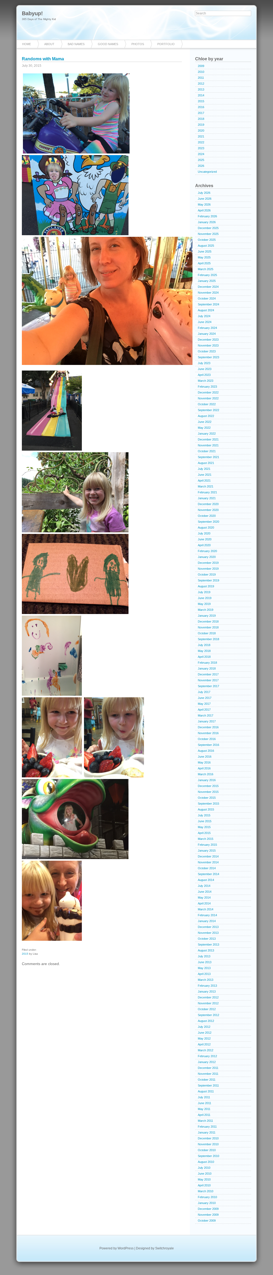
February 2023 (207, 386)
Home (26, 44)
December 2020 (208, 504)
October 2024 (207, 298)
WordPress (126, 1248)
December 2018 (208, 621)
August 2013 (206, 950)
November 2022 (208, 398)
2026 (201, 165)
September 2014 (208, 874)
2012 (201, 83)
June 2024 (204, 322)
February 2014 (207, 915)
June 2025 (204, 251)
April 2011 (204, 1114)
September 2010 (208, 1156)
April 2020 (204, 545)
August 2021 (206, 463)
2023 (201, 148)
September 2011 (208, 1085)
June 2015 (204, 821)
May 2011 (204, 1109)
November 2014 (208, 862)
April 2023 (204, 374)
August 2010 (206, 1161)
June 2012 (204, 1032)
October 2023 (207, 351)
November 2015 (208, 791)
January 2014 (207, 921)
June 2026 (204, 198)
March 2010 (205, 1191)
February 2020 (207, 551)
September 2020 (208, 521)
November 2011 (208, 1073)
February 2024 (207, 327)
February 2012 (207, 1056)
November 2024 (208, 292)
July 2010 (204, 1167)
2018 (201, 118)
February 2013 (207, 985)
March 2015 (205, 838)
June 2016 (204, 756)
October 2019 (207, 574)
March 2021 (205, 486)
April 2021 (204, 480)
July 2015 (204, 815)
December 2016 (208, 727)
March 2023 (205, 380)
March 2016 (205, 774)
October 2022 (207, 404)
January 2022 (207, 433)
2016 (201, 107)
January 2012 (207, 1062)
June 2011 (204, 1103)
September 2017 (208, 686)
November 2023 (208, 345)
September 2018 (208, 639)
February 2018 (207, 662)
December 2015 (208, 786)
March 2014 (205, 909)
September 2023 (208, 357)
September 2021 (208, 457)
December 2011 (208, 1067)
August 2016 (206, 750)
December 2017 (208, 674)
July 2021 (204, 468)
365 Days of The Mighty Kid (39, 19)
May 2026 (204, 204)
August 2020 (206, 527)
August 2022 (206, 416)
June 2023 (204, 369)
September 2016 (208, 744)
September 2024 (208, 304)
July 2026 (204, 192)
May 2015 (204, 827)
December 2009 (208, 1208)
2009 (201, 66)
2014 (201, 95)
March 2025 (205, 269)
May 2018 (204, 650)
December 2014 (208, 856)
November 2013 (208, 932)
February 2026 (207, 216)
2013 (201, 89)
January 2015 (207, 850)
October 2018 (207, 633)
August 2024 (206, 310)
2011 (201, 77)
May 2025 (204, 257)
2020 (201, 130)
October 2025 (207, 239)
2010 (201, 71)
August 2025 (206, 245)
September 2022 (208, 410)
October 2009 (207, 1220)
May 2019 (204, 603)
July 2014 (204, 885)
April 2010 (204, 1185)
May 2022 (204, 427)
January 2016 (207, 780)
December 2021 (208, 439)
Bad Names (76, 44)
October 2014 (207, 868)
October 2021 (207, 451)
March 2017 (205, 715)
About (49, 44)
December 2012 (208, 997)
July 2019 (204, 592)
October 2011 (206, 1079)
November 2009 (208, 1214)
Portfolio (166, 44)
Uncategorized (207, 171)
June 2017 (204, 697)
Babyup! (32, 13)
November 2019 (208, 568)
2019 (201, 124)
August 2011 (206, 1091)
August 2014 (206, 880)
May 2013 (204, 968)
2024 (201, 154)
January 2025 (207, 280)
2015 (25, 953)
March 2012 (205, 1050)
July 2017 (204, 692)
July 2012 (204, 1026)
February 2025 (207, 275)
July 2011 (204, 1097)
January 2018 (207, 668)
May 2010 (204, 1179)
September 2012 (208, 1015)
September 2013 (208, 944)
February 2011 (207, 1126)
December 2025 (208, 228)
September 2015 (208, 803)
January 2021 (207, 498)
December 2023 (208, 339)
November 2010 (208, 1144)
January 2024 (207, 333)
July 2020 (204, 533)
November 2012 (208, 1003)
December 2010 (208, 1138)
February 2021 (207, 492)
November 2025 (208, 233)
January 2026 (207, 222)
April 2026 (204, 210)
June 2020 (204, 539)
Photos (137, 44)
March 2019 (205, 609)
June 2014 (204, 891)
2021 (201, 136)
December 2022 (208, 392)
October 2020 (207, 515)
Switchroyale (164, 1248)
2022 (201, 142)
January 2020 (207, 556)
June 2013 (204, 962)
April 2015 (204, 833)
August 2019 (206, 586)
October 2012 (207, 1009)
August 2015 (206, 809)
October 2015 (207, 797)
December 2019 (208, 562)
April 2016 (204, 768)
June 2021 (204, 474)
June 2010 (204, 1173)
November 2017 (208, 680)
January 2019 (207, 615)
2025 (201, 160)
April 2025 (204, 263)
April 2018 (204, 656)
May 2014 (204, 897)
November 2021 (208, 445)
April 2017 (204, 709)
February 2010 (207, 1197)
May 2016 (204, 762)
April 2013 (204, 973)
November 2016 (208, 733)
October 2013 (207, 938)
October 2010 (207, 1150)
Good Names (108, 44)
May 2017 (204, 703)
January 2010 (207, 1203)
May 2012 (204, 1038)
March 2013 (205, 979)
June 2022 (204, 421)
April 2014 (204, 903)
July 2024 (204, 316)
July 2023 (204, 363)
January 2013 (207, 991)
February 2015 (207, 844)
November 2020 (208, 509)
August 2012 (206, 1020)
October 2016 (207, 739)
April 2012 (204, 1044)
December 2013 (208, 926)
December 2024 (208, 286)
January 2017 (207, 721)
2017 (201, 113)
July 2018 (204, 645)
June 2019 (204, 598)
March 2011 (205, 1120)
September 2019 (208, 580)
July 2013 (204, 956)
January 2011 (206, 1132)
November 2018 (208, 627)
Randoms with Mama (43, 59)
